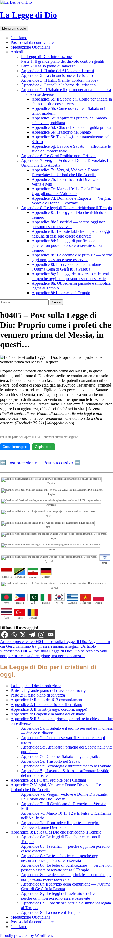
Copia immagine (15, 447)
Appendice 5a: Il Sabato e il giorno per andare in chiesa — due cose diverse (72, 101)
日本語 (54, 588)
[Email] (50, 634)
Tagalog (20, 603)
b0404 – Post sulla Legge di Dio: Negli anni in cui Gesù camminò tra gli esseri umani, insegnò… (55, 644)
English (52, 494)
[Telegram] (32, 634)
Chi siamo (19, 37)
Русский (49, 561)
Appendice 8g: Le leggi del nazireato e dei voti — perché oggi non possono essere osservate (70, 276)
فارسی (33, 577)
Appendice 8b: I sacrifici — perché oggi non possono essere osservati (68, 224)
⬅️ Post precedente (18, 462)
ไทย (6, 617)
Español (51, 483)
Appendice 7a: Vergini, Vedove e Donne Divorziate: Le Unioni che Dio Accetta (65, 172)
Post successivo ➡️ (61, 462)
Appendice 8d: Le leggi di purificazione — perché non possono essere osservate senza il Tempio (68, 245)
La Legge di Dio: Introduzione (46, 56)
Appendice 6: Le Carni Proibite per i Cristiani (58, 156)
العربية (54, 538)
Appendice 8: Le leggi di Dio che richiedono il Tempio (66, 207)
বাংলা (6, 603)
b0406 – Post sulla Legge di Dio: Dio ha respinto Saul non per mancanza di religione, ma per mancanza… (53, 651)
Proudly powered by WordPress (26, 935)
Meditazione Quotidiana (30, 47)
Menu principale (14, 28)
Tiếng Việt (85, 603)
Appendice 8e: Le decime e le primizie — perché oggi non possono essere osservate (72, 257)
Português (51, 505)
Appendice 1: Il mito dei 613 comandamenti (57, 70)
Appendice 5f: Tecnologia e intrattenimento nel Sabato (66, 766)
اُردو (33, 603)
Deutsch (46, 577)
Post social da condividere (32, 42)
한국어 (59, 603)
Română (33, 617)
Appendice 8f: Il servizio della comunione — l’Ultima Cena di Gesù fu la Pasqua (69, 266)
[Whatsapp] (13, 634)
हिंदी (48, 527)
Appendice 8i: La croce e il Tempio (61, 293)
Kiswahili (20, 577)
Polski (98, 603)
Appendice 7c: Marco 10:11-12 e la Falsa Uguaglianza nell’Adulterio (66, 191)
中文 (48, 516)
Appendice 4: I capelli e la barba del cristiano (58, 85)
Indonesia (7, 577)
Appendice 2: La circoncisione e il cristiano (57, 75)
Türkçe (19, 617)
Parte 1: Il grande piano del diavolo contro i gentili (62, 61)
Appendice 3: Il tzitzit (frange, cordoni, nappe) (59, 80)
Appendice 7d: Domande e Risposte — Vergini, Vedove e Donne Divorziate (71, 200)
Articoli (17, 52)
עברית (104, 563)
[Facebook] (4, 634)
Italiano (46, 603)
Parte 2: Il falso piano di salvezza (48, 66)
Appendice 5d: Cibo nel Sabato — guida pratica (71, 127)
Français (51, 549)
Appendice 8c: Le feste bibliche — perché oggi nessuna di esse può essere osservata (71, 233)
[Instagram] (41, 634)
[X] (23, 634)
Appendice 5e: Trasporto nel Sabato (61, 132)
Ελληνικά (72, 603)
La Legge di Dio (28, 15)
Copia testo (43, 447)
